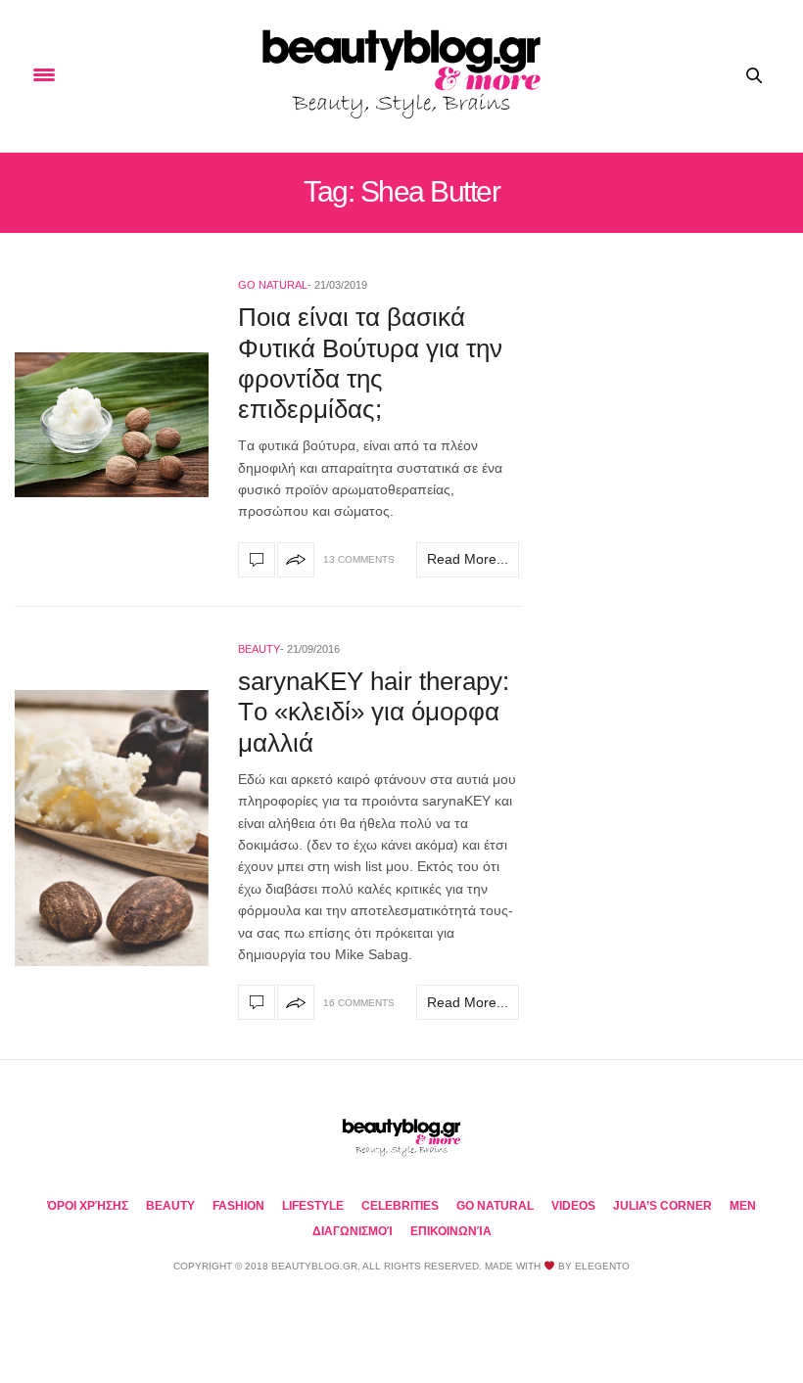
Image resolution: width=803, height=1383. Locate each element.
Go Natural (272, 285)
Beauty (259, 649)
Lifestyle (313, 1206)
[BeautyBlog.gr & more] (401, 75)
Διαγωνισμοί (352, 1231)
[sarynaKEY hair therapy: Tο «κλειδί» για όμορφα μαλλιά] (112, 828)
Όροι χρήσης (87, 1206)
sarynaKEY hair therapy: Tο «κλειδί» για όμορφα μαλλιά (373, 712)
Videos (573, 1206)
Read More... (467, 559)
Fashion (238, 1206)
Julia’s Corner (662, 1206)
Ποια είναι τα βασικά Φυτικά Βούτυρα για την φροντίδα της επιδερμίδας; (370, 363)
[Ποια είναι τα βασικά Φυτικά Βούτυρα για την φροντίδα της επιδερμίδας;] (112, 424)
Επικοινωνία (451, 1231)
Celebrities (400, 1206)
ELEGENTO (602, 1266)
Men (743, 1206)
